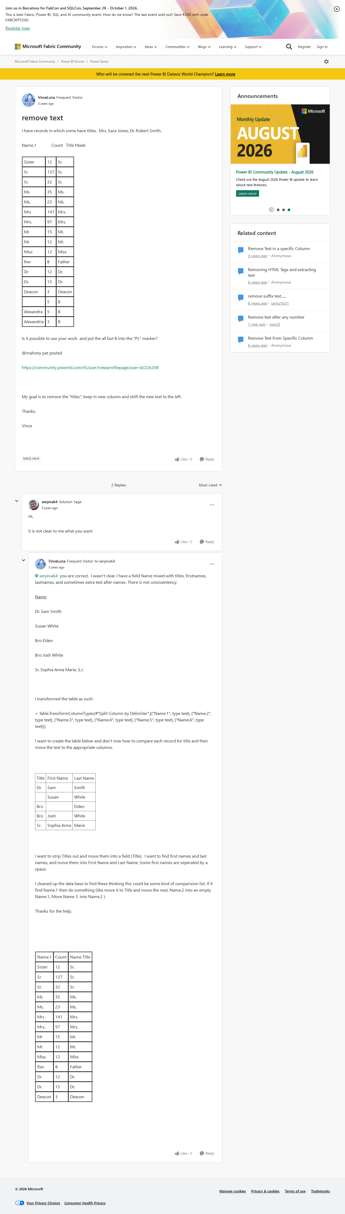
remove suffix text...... (267, 296)
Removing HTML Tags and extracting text (282, 272)
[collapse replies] (16, 501)
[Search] (289, 46)
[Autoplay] (271, 209)
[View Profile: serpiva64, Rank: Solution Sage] (33, 504)
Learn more (225, 74)
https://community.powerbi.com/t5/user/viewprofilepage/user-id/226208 (90, 367)
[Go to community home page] (48, 47)
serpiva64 (50, 501)
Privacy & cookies (265, 1191)
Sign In (322, 46)
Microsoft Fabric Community (35, 61)
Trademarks (320, 1191)
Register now (17, 28)
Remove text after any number (276, 317)
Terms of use (295, 1191)
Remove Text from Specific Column (280, 338)
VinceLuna (46, 97)
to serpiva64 (105, 561)
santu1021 (280, 303)
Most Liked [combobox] (210, 485)
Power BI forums (72, 61)
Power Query (99, 61)
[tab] (278, 209)
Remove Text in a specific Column (279, 248)
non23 (275, 324)
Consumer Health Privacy (85, 1203)
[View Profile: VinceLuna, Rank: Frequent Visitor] (28, 100)
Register (304, 46)
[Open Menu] (326, 61)
